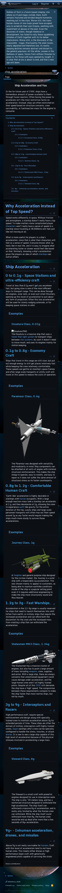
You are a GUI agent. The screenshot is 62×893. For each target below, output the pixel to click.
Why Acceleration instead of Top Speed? (25, 122)
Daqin (15, 728)
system (31, 336)
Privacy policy (37, 885)
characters (11, 226)
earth (21, 507)
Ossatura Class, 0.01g (30, 137)
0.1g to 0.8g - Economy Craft (24, 142)
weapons (33, 671)
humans (44, 845)
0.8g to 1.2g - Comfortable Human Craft (29, 154)
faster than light (19, 336)
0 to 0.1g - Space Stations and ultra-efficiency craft (32, 130)
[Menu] (4, 3)
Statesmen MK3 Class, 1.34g (33, 172)
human (23, 498)
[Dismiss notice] (54, 12)
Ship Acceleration (16, 125)
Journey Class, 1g (28, 160)
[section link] (55, 213)
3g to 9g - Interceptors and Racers (27, 177)
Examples (21, 134)
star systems (26, 339)
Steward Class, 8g (28, 183)
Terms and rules (23, 885)
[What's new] (53, 3)
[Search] (58, 3)
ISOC (38, 685)
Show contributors (12, 864)
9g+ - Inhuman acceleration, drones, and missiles (29, 189)
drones (9, 734)
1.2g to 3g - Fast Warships (23, 165)
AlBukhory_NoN (13, 881)
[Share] (54, 72)
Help (47, 885)
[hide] (51, 213)
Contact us (10, 885)
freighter (18, 575)
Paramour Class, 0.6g (30, 149)
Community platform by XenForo (26, 890)
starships (43, 254)
